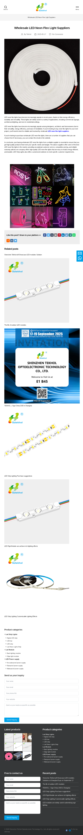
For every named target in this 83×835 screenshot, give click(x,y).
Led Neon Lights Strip (14, 647)
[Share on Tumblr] (52, 235)
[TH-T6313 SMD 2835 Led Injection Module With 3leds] (8, 737)
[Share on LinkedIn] (63, 235)
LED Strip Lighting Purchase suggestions (56, 791)
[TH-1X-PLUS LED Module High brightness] (27, 746)
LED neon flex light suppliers (58, 131)
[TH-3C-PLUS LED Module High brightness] (18, 737)
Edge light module (13, 656)
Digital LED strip (12, 638)
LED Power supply (12, 659)
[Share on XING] (70, 235)
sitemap (7, 832)
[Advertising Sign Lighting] (27, 737)
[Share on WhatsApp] (74, 235)
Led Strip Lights (11, 634)
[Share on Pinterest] (59, 235)
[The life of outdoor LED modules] (42, 290)
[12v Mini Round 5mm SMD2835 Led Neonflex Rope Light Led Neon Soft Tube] (8, 755)
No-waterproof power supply (16, 663)
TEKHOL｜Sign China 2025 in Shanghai (56, 788)
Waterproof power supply (15, 668)
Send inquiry (12, 720)
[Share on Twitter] (48, 235)
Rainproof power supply (15, 665)
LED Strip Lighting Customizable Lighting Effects (59, 799)
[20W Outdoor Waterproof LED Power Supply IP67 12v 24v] (27, 755)
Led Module (10, 650)
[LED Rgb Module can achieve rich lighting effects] (42, 511)
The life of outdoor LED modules (53, 784)
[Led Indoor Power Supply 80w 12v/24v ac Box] (18, 755)
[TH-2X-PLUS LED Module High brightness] (8, 746)
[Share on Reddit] (66, 235)
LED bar (9, 641)
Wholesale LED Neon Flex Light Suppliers (42, 28)
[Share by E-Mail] (55, 235)
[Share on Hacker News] (8, 240)
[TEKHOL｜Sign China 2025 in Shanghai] (42, 365)
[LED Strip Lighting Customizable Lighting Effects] (42, 582)
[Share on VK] (11, 240)
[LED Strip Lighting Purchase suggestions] (42, 441)
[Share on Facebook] (44, 235)
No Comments (57, 34)
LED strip (10, 644)
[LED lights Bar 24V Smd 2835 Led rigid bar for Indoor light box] (18, 746)
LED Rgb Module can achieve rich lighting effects (59, 795)
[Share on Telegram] (15, 240)
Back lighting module (14, 653)
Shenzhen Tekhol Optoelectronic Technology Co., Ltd (28, 829)
